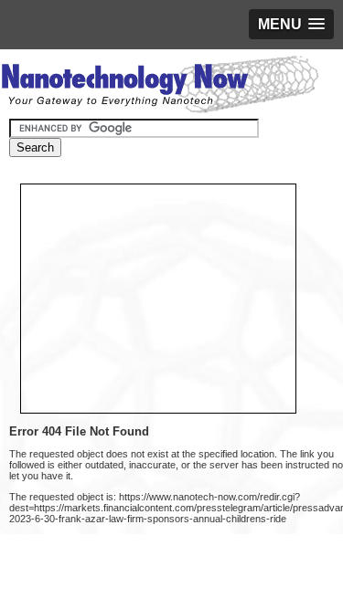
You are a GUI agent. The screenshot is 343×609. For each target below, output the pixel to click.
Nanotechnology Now (159, 87)
